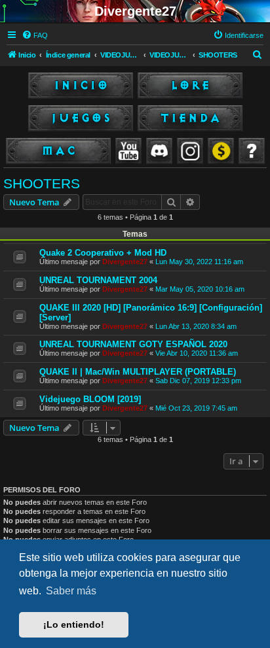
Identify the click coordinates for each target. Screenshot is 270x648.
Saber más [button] (71, 590)
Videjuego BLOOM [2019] (90, 399)
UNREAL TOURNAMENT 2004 (98, 280)
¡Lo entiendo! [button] (73, 624)
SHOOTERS (41, 183)
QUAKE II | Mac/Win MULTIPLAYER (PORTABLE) (137, 372)
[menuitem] (35, 35)
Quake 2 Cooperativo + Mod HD (102, 253)
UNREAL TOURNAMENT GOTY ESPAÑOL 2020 (133, 344)
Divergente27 (124, 261)
